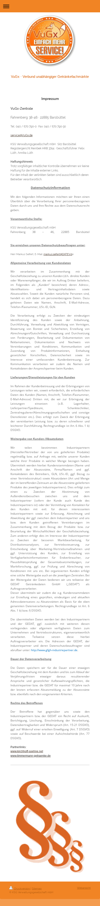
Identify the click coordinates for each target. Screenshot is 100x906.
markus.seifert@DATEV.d (57, 254)
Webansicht (84, 887)
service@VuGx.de (21, 135)
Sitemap (37, 888)
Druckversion (21, 888)
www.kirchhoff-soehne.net (26, 751)
